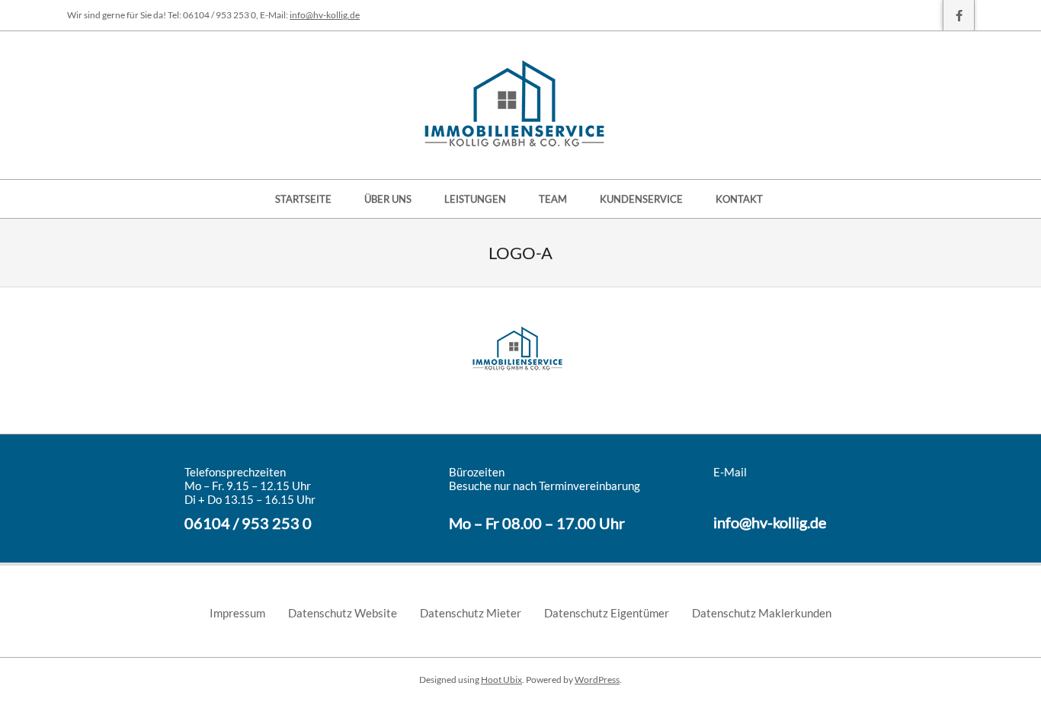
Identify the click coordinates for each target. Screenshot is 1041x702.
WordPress (597, 679)
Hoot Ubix (501, 679)
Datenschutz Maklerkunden (761, 613)
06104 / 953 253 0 (248, 523)
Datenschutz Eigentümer (606, 613)
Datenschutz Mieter (470, 613)
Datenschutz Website (342, 613)
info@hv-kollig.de (325, 15)
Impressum (237, 613)
